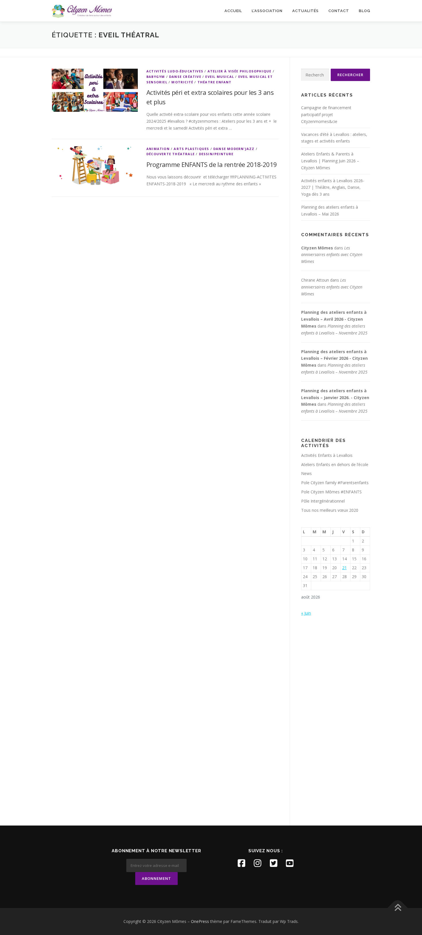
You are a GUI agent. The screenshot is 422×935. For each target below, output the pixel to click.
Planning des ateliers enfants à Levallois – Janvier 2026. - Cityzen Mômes (335, 397)
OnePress (200, 921)
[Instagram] (257, 863)
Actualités (305, 11)
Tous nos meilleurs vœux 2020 (329, 510)
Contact (338, 11)
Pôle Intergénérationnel (323, 501)
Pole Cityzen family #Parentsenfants (335, 482)
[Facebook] (241, 863)
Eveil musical (219, 76)
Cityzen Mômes (317, 248)
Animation (158, 149)
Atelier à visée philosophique (240, 71)
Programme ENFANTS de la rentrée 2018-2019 (211, 164)
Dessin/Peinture (216, 154)
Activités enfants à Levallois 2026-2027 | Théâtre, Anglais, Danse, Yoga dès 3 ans (332, 187)
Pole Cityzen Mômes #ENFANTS (331, 492)
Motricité (182, 82)
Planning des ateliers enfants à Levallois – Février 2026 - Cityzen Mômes (334, 358)
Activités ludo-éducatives (174, 71)
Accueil (233, 11)
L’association (267, 11)
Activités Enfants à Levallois (327, 455)
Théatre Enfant (215, 82)
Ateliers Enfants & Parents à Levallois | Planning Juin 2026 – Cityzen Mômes (330, 160)
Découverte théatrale (170, 154)
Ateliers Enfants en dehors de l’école (334, 464)
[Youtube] (289, 863)
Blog (364, 11)
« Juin (306, 613)
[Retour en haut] (398, 908)
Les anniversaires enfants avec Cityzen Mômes (331, 254)
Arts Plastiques (191, 149)
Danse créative (185, 76)
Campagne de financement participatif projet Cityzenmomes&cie (326, 114)
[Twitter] (273, 863)
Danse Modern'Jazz (233, 149)
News (306, 473)
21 (344, 567)
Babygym (155, 76)
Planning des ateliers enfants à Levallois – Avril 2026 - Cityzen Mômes (334, 319)
